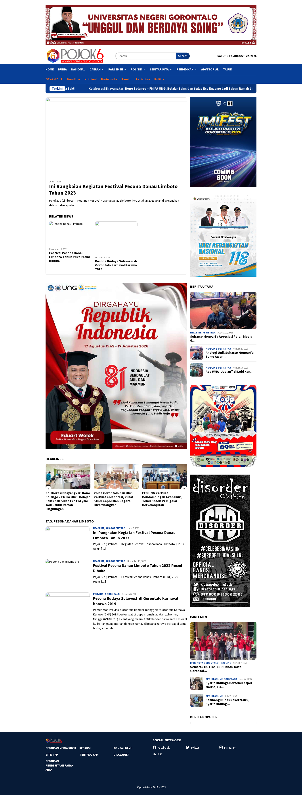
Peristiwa (209, 332)
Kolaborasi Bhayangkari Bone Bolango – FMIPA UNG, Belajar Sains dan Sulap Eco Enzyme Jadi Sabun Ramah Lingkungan (143, 89)
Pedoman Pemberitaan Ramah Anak (60, 765)
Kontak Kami (122, 748)
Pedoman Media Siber (61, 748)
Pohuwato (230, 679)
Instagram (230, 748)
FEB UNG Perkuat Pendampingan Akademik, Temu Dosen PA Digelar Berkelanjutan (123, 499)
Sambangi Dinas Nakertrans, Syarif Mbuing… (227, 702)
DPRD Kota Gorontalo (204, 662)
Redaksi (85, 748)
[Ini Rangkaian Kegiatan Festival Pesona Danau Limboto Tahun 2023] (116, 136)
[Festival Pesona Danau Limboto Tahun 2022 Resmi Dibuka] (70, 233)
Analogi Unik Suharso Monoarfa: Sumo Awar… (230, 355)
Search (182, 56)
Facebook (164, 748)
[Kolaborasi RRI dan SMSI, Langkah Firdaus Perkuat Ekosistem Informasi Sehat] (174, 476)
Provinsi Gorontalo (106, 594)
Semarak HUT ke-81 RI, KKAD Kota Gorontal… (215, 669)
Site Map (52, 755)
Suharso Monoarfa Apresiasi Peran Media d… (221, 339)
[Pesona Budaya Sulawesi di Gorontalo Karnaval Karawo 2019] (116, 237)
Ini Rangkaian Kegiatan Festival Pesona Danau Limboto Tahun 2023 (113, 189)
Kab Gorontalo (115, 528)
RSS (160, 754)
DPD (208, 679)
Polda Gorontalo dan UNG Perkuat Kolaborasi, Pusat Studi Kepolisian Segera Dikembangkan (75, 499)
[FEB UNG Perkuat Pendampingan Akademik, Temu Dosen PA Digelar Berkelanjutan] (125, 476)
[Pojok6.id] (75, 56)
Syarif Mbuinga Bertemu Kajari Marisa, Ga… (229, 685)
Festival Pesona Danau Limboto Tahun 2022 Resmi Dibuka (69, 257)
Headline (98, 528)
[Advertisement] (116, 670)
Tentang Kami (89, 755)
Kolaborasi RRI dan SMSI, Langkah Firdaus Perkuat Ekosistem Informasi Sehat (172, 497)
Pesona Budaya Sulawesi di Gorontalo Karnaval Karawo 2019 (116, 265)
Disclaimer (121, 755)
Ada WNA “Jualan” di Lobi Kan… (229, 372)
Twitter (195, 748)
